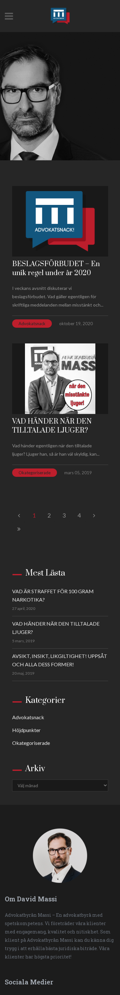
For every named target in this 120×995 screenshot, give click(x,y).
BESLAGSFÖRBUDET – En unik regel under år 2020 (56, 268)
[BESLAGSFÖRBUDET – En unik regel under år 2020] (60, 221)
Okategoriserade (35, 472)
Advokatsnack (32, 323)
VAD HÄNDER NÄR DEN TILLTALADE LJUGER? (52, 426)
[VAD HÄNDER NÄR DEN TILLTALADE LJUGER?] (60, 378)
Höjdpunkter (26, 730)
